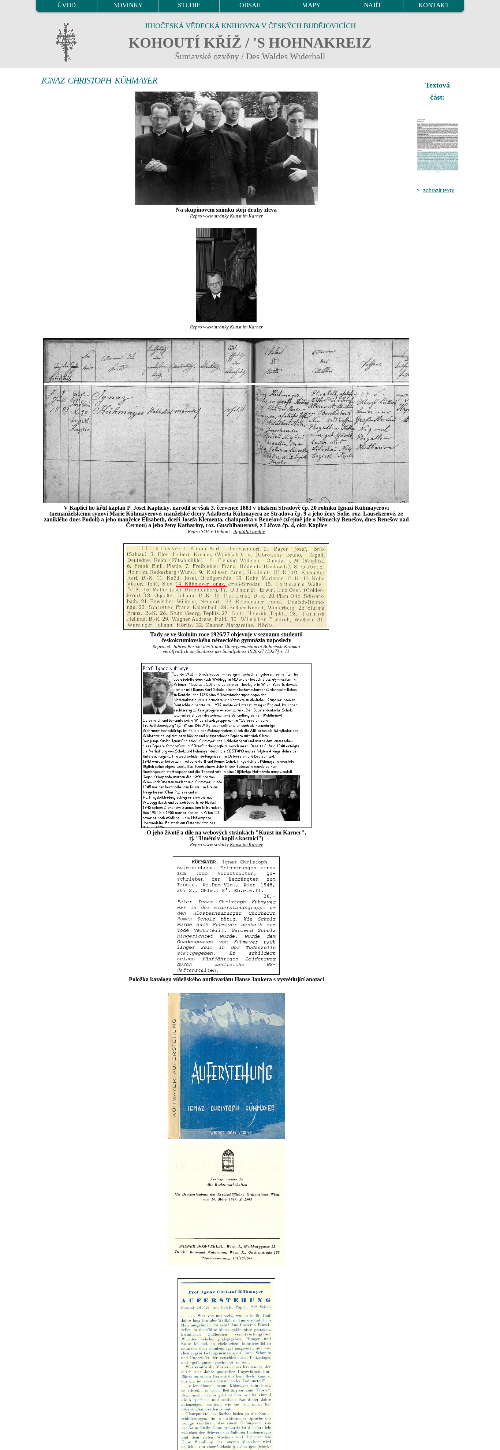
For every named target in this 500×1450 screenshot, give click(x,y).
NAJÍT (372, 5)
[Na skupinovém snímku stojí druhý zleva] (226, 148)
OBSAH (250, 5)
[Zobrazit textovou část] (438, 145)
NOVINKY (128, 5)
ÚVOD (66, 5)
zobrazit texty (438, 190)
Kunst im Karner (246, 216)
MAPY (311, 5)
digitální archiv (249, 531)
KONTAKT (433, 5)
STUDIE (189, 5)
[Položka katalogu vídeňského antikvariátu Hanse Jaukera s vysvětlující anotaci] (226, 915)
